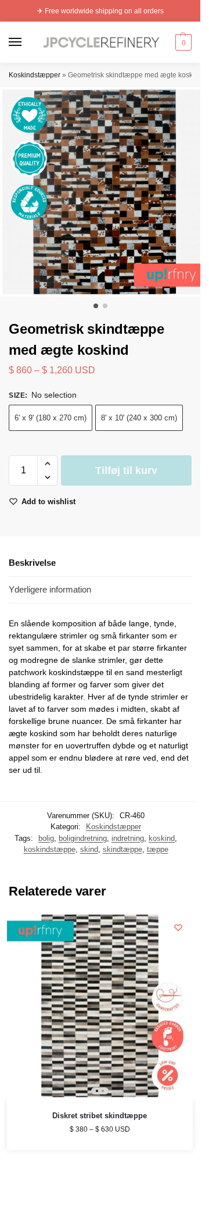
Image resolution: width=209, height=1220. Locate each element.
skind (89, 849)
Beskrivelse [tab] (32, 563)
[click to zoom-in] (104, 192)
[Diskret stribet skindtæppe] (100, 1006)
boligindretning (83, 838)
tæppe (157, 849)
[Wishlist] (178, 927)
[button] (182, 42)
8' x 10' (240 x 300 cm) (139, 417)
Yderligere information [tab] (50, 589)
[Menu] (26, 42)
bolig (46, 838)
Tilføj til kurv (126, 470)
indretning (127, 838)
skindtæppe (122, 849)
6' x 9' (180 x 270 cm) (51, 417)
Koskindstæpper (34, 75)
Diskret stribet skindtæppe (99, 1115)
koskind (162, 838)
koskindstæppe (49, 849)
